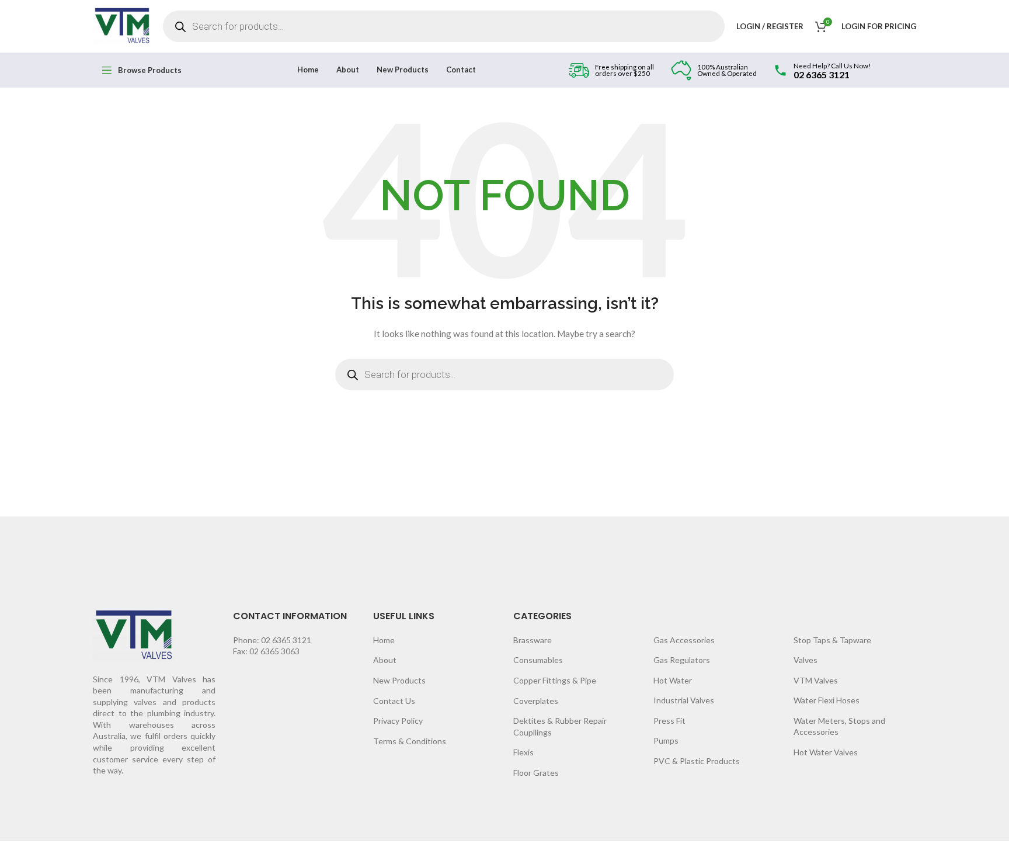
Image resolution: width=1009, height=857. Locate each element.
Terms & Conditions (409, 741)
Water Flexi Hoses (827, 700)
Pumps (666, 740)
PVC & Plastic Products (696, 761)
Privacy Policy (398, 721)
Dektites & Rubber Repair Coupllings (560, 726)
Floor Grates (536, 773)
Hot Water (672, 680)
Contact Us (394, 701)
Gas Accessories (684, 640)
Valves (805, 660)
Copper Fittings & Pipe (554, 680)
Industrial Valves (683, 700)
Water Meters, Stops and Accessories (839, 726)
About (384, 660)
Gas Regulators (681, 660)
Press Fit (669, 721)
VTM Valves (816, 680)
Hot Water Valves (826, 752)
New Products (399, 680)
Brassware (532, 640)
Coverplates (535, 701)
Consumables (538, 660)
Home (384, 640)
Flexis (523, 752)
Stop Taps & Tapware (832, 640)
